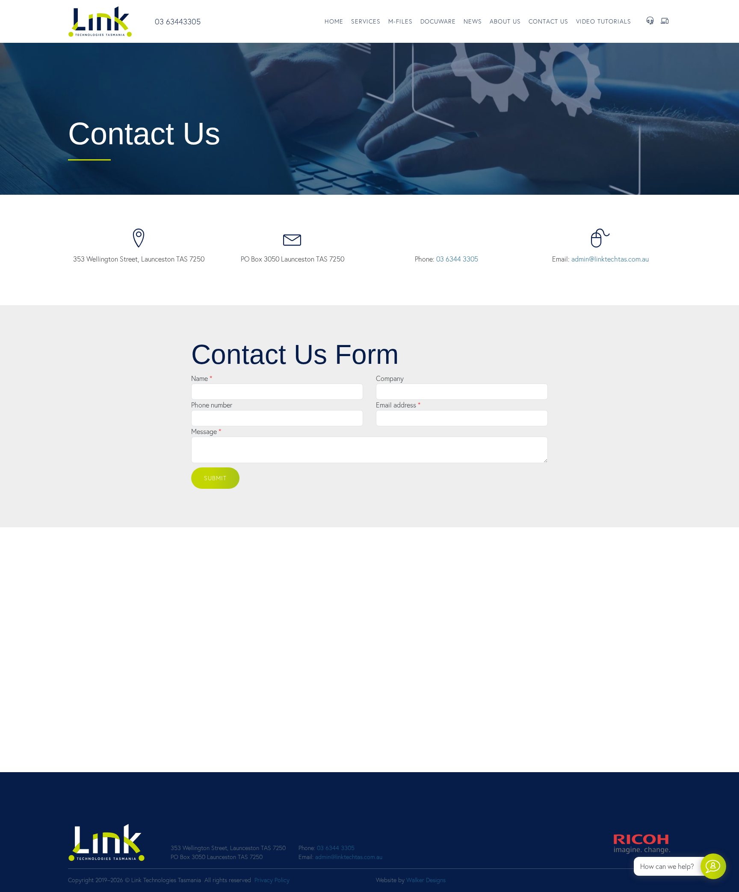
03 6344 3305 (457, 259)
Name (199, 378)
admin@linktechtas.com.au (610, 259)
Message (204, 431)
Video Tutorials (603, 21)
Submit (215, 478)
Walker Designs (426, 880)
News (473, 21)
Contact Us (548, 21)
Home (334, 21)
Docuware (438, 21)
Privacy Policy (272, 880)
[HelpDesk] (650, 21)
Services (366, 21)
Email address (396, 405)
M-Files (400, 21)
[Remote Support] (664, 21)
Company (390, 378)
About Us (505, 21)
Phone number (211, 405)
